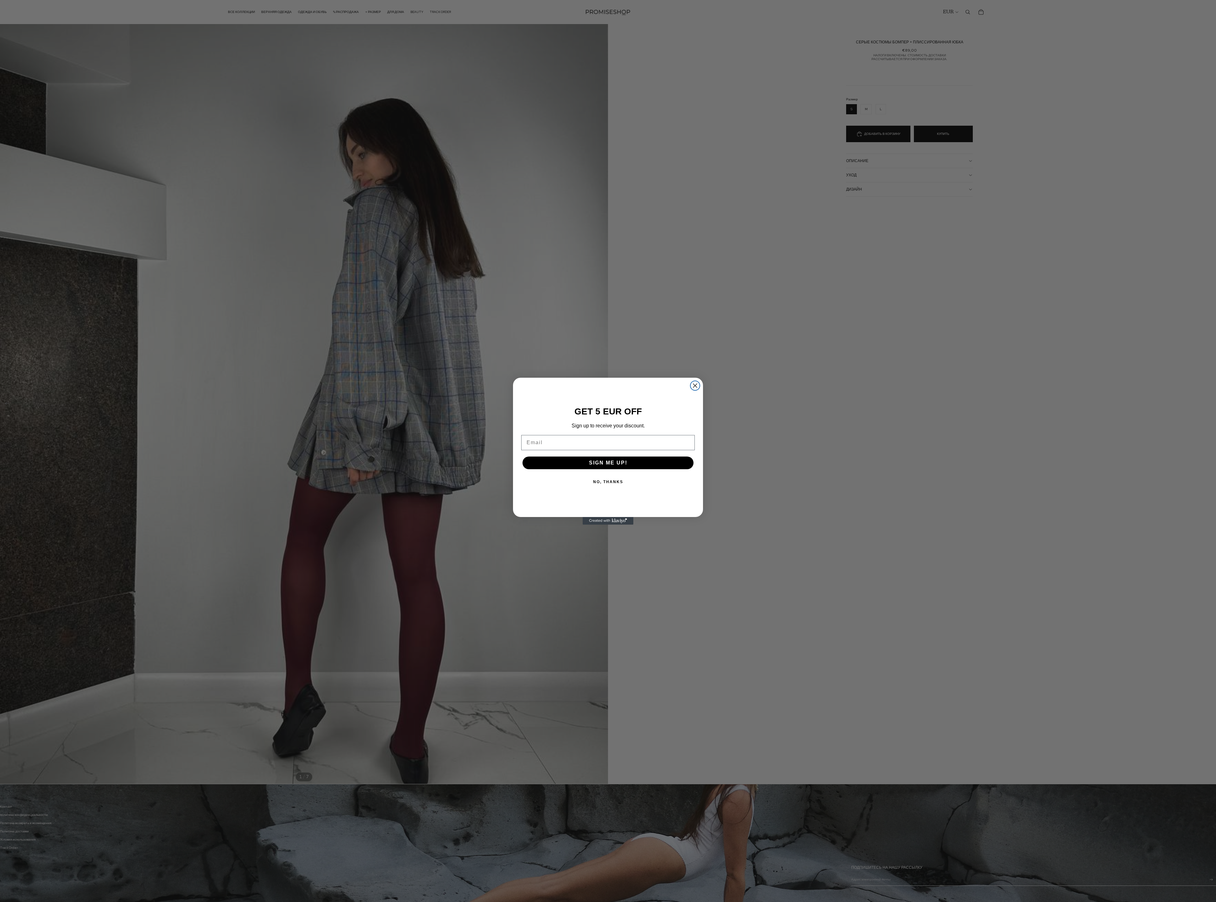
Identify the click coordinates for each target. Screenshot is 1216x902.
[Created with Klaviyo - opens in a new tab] (608, 521)
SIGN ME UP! (608, 462)
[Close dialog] (695, 385)
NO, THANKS (608, 482)
